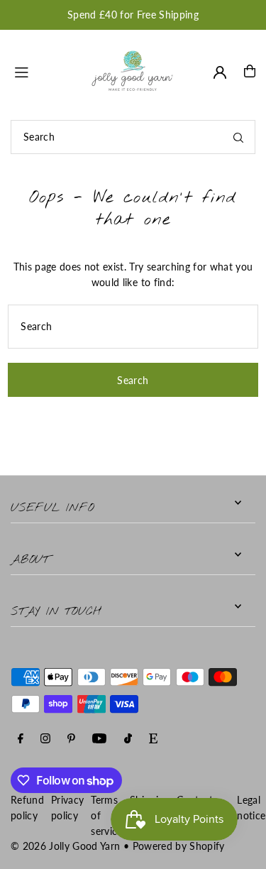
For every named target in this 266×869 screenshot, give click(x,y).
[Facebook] (20, 739)
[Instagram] (45, 739)
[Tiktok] (128, 739)
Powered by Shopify (179, 846)
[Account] (220, 72)
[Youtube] (99, 739)
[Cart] (249, 71)
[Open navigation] (45, 70)
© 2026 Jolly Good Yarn (65, 846)
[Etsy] (153, 739)
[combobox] (133, 137)
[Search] (238, 137)
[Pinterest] (71, 739)
